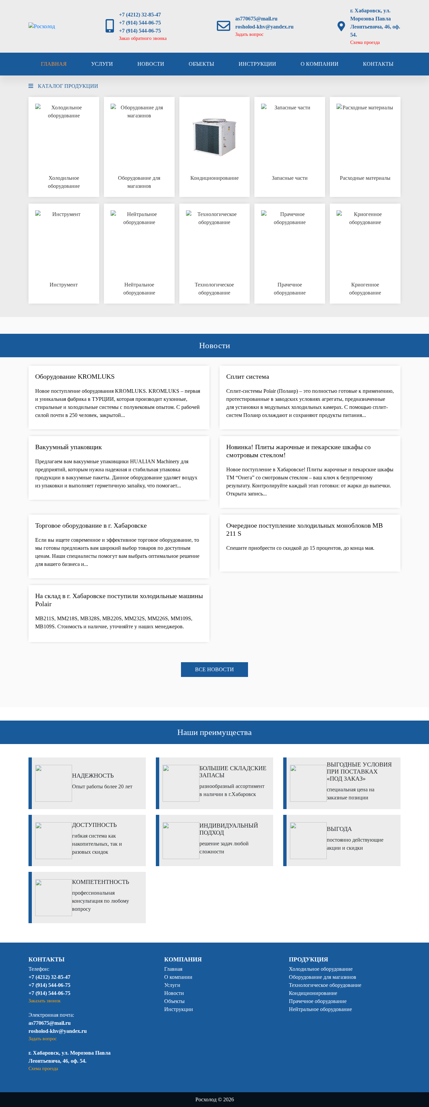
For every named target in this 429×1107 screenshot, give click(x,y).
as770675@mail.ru (256, 18)
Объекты (201, 64)
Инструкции (257, 64)
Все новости (214, 669)
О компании (320, 64)
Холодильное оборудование (321, 969)
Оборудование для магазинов (322, 977)
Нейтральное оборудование (320, 1009)
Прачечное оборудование (318, 1001)
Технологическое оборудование (325, 985)
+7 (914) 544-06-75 (140, 22)
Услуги (102, 64)
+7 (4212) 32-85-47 (140, 14)
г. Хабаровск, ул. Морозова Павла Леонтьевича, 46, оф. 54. (375, 23)
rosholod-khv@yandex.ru (264, 27)
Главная (54, 64)
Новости (150, 64)
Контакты (378, 64)
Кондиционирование (313, 993)
